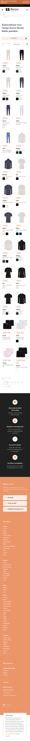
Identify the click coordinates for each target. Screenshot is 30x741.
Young (4, 555)
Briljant (5, 533)
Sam (4, 148)
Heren (5, 595)
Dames (5, 526)
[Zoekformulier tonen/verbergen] (27, 10)
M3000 (4, 544)
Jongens (5, 635)
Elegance (5, 539)
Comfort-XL (6, 537)
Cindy (4, 363)
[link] (3, 382)
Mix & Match (6, 575)
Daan (18, 121)
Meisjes (5, 560)
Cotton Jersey (6, 606)
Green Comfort (7, 542)
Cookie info (7, 736)
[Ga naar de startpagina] (12, 9)
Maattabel (5, 670)
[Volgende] (22, 382)
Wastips (5, 672)
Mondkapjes (6, 548)
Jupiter (5, 612)
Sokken (5, 625)
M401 (4, 592)
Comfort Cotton (7, 564)
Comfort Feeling (7, 535)
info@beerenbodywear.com (10, 695)
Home (3, 14)
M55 (4, 614)
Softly (4, 550)
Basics (4, 531)
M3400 (4, 590)
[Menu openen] (2, 10)
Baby (4, 585)
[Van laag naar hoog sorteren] (27, 44)
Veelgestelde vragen (9, 668)
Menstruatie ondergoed (9, 546)
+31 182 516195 (6, 693)
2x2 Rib (5, 529)
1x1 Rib (4, 562)
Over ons (5, 675)
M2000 (4, 617)
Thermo (5, 552)
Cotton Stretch (6, 604)
